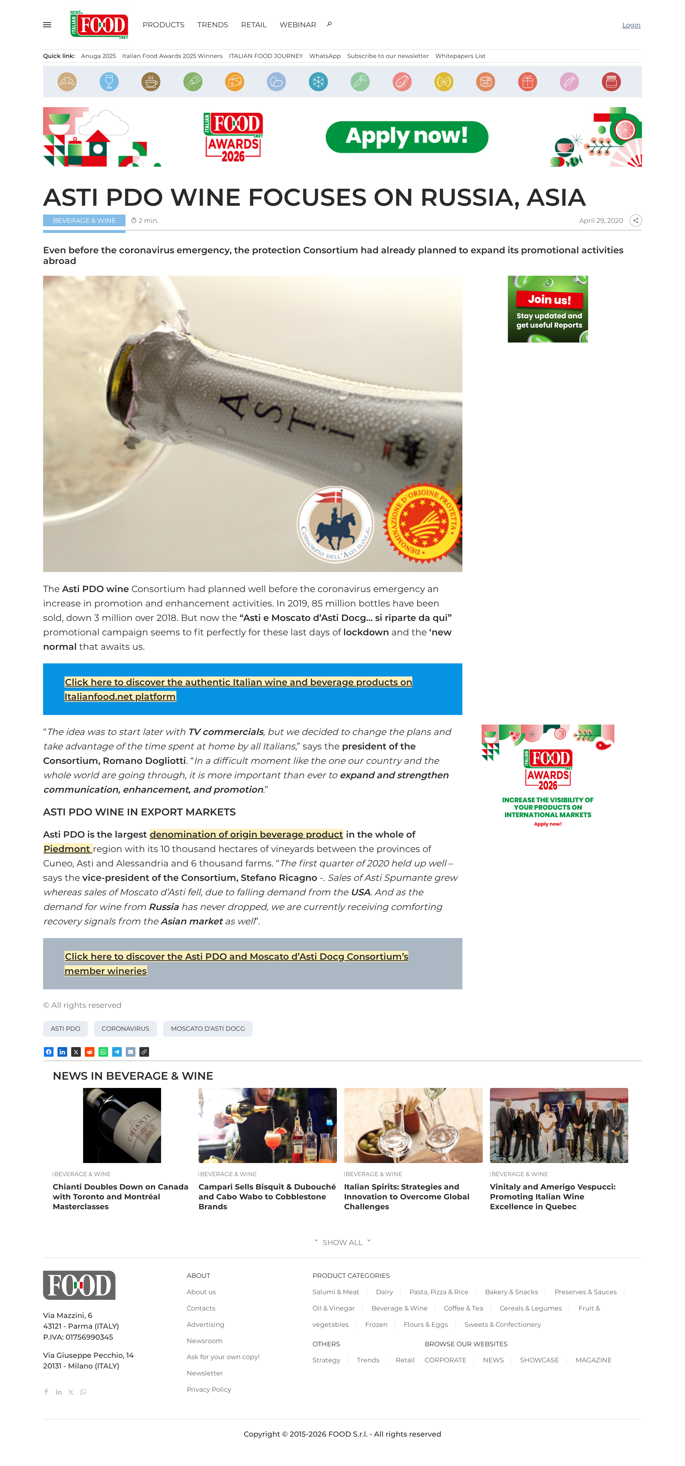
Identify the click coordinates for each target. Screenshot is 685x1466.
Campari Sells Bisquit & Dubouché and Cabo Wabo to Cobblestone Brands (267, 1196)
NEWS (493, 1360)
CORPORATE (445, 1360)
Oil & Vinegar (334, 1308)
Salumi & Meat (336, 1292)
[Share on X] (76, 1052)
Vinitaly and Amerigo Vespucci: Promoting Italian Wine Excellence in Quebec (552, 1196)
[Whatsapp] (83, 1391)
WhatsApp (325, 55)
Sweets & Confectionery (503, 1324)
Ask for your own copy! (223, 1357)
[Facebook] (47, 1391)
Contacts (201, 1308)
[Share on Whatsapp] (103, 1052)
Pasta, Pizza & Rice (439, 1292)
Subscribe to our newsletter (388, 55)
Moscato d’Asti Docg (208, 1028)
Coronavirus (125, 1028)
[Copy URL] (144, 1052)
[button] (49, 24)
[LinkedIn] (59, 1391)
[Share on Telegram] (117, 1052)
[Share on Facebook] (49, 1052)
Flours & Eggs (426, 1324)
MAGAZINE (594, 1360)
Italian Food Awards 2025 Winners (172, 55)
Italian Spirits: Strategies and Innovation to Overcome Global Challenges (407, 1196)
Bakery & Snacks (511, 1292)
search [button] (329, 24)
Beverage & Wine (84, 220)
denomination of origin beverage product (246, 834)
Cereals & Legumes (531, 1308)
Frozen (376, 1324)
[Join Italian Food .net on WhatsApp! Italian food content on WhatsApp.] (548, 309)
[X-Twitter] (71, 1391)
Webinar (298, 24)
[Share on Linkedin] (62, 1052)
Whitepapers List (460, 55)
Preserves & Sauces (586, 1292)
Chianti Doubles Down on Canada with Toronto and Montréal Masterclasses (121, 1196)
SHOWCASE (539, 1360)
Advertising (205, 1324)
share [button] (636, 220)
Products (164, 24)
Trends (212, 24)
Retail (254, 24)
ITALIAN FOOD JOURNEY (266, 55)
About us (201, 1292)
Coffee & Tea (463, 1308)
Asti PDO (65, 1028)
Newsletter (205, 1373)
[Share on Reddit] (89, 1052)
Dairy (384, 1292)
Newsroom (205, 1341)
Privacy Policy (209, 1389)
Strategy (326, 1360)
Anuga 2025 (98, 55)
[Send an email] (130, 1052)
